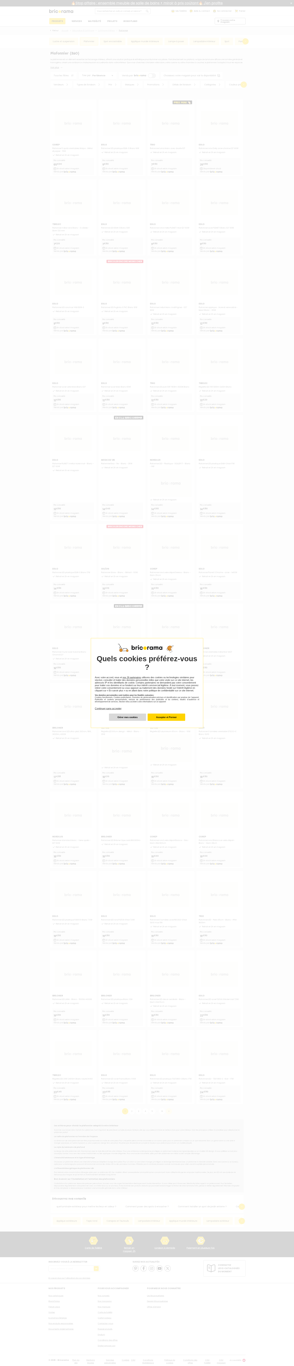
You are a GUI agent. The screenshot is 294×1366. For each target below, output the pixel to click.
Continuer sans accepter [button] (108, 707)
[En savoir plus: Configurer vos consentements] (127, 717)
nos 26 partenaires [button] (132, 677)
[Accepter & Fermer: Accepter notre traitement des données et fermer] (166, 717)
